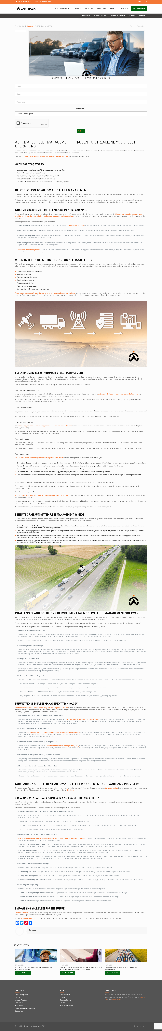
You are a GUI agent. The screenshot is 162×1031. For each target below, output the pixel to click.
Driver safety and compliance (29, 250)
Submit (81, 131)
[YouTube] (140, 1026)
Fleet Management (21, 995)
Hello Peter (70, 790)
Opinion (62, 997)
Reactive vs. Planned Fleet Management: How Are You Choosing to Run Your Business (81, 969)
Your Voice (19, 1005)
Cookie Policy (19, 1011)
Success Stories (65, 1000)
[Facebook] (134, 1026)
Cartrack (30, 26)
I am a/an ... (81, 109)
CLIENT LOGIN (142, 2)
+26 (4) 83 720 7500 (24, 2)
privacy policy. (116, 999)
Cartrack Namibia (111, 788)
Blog (62, 990)
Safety (17, 997)
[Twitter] (137, 1026)
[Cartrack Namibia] (26, 9)
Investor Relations (21, 1000)
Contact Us (19, 1003)
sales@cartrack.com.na (43, 2)
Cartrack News (65, 995)
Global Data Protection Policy (25, 1008)
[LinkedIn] (143, 1026)
